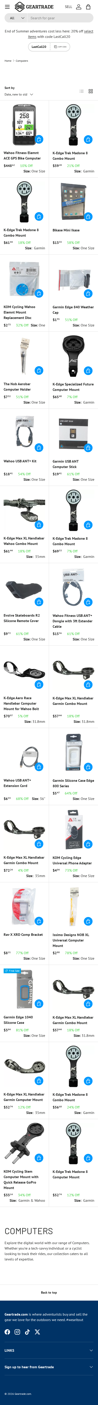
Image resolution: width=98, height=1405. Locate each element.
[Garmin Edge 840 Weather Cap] (73, 279)
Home (8, 60)
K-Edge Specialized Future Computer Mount (73, 387)
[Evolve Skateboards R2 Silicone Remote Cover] (24, 587)
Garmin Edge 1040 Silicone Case (18, 1020)
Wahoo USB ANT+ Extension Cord (17, 783)
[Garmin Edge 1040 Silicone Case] (24, 989)
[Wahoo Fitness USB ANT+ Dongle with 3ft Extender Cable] (73, 587)
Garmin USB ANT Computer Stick (65, 464)
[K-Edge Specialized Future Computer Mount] (73, 356)
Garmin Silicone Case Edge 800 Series (73, 783)
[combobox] (49, 17)
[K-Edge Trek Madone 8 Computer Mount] (73, 1143)
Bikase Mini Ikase (66, 230)
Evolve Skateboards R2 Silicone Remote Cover (22, 618)
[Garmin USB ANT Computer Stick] (73, 433)
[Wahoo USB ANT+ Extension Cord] (24, 752)
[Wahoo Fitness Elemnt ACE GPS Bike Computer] (24, 124)
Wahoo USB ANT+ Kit (20, 461)
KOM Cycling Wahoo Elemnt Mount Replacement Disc (19, 312)
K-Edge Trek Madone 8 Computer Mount (70, 1174)
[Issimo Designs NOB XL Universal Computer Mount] (73, 906)
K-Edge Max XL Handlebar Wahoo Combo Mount (24, 541)
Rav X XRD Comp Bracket (23, 934)
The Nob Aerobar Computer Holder (17, 387)
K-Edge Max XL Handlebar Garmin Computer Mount (24, 1097)
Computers (22, 60)
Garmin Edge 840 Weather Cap (73, 310)
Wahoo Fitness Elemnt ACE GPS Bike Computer (22, 155)
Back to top (49, 1292)
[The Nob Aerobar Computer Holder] (24, 356)
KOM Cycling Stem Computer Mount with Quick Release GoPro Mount (21, 1179)
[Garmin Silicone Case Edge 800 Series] (73, 752)
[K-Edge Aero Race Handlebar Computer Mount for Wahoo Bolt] (24, 670)
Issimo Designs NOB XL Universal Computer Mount (71, 940)
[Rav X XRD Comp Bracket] (24, 906)
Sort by (10, 88)
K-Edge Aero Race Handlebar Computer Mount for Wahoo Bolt (21, 703)
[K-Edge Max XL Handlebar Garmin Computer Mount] (24, 1066)
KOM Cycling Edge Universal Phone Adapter (72, 860)
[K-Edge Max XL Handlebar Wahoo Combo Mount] (24, 510)
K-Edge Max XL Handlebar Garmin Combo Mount (73, 701)
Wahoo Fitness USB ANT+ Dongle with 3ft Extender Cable (73, 621)
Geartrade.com (23, 1393)
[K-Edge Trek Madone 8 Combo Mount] (73, 125)
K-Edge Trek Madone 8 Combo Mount (70, 156)
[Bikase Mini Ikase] (73, 202)
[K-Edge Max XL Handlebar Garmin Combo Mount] (73, 670)
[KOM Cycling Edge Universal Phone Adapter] (73, 829)
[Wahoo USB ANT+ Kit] (24, 433)
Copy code (62, 47)
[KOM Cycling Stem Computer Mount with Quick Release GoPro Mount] (24, 1143)
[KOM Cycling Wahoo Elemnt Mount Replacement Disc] (24, 278)
